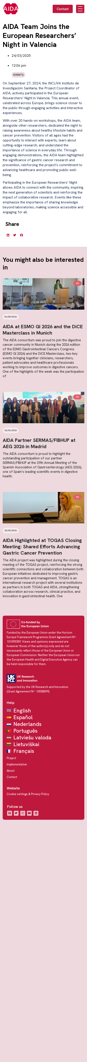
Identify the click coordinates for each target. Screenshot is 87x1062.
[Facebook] (9, 813)
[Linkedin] (35, 813)
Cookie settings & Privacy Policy (28, 794)
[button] (7, 235)
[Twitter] (16, 813)
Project (11, 758)
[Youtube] (29, 813)
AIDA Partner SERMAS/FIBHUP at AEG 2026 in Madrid (39, 443)
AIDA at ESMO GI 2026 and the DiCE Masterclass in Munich (43, 329)
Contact (12, 777)
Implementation (17, 764)
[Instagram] (22, 813)
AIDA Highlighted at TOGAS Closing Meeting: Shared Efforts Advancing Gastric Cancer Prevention (42, 546)
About (10, 771)
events (18, 75)
